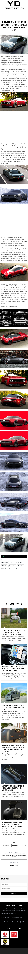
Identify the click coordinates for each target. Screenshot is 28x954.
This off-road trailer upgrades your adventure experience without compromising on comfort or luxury (14, 854)
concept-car (15, 845)
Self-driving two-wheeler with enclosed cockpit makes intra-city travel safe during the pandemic (13, 824)
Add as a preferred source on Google (15, 556)
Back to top (13, 951)
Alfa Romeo (4, 69)
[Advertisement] (14, 15)
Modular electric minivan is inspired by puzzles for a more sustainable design (13, 707)
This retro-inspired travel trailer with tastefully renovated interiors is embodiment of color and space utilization (13, 749)
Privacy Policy (18, 917)
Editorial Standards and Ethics (8, 917)
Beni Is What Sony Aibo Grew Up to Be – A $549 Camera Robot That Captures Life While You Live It (13, 632)
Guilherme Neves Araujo (11, 155)
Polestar (23, 241)
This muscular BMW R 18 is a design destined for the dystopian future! (14, 864)
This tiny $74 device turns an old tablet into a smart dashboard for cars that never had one (13, 669)
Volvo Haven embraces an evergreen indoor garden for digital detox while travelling (13, 788)
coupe (24, 845)
